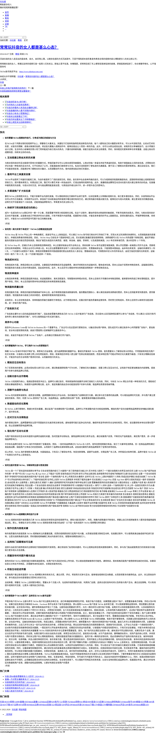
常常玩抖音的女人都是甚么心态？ (29, 47)
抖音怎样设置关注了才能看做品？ (21, 119)
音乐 (132, 705)
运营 (7, 24)
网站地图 (22, 710)
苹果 (148, 702)
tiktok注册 (36, 705)
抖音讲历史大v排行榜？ (17, 102)
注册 (18, 705)
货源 (67, 702)
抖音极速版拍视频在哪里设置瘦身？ (15, 91)
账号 (59, 702)
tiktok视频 (77, 702)
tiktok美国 (142, 705)
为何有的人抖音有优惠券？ (18, 105)
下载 (10, 705)
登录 (95, 702)
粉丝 (87, 702)
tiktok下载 (92, 705)
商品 (102, 705)
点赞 (26, 705)
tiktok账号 (130, 702)
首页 (7, 12)
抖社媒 (3, 2)
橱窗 (140, 702)
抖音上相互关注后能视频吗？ (19, 122)
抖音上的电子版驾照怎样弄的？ (13, 88)
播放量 (111, 705)
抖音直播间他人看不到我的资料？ (21, 111)
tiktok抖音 (79, 705)
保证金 (60, 705)
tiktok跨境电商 (115, 702)
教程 (7, 18)
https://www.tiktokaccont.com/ (31, 72)
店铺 (103, 702)
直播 (7, 15)
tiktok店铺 (48, 702)
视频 (7, 21)
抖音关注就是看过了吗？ (17, 116)
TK (6, 26)
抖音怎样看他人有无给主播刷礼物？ (22, 108)
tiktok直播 (35, 702)
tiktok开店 (122, 705)
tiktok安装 (49, 705)
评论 (69, 705)
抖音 (2, 82)
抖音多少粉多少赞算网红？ (18, 113)
